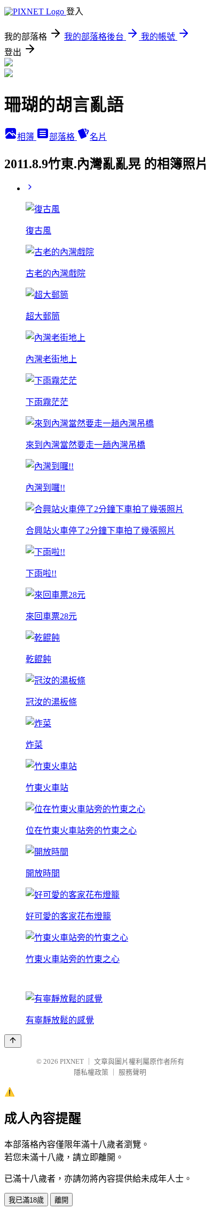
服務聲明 (132, 1072)
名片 (98, 136)
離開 (61, 1200)
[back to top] (12, 1041)
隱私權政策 (91, 1072)
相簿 (26, 136)
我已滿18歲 (26, 1200)
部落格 (63, 136)
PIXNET (72, 1061)
